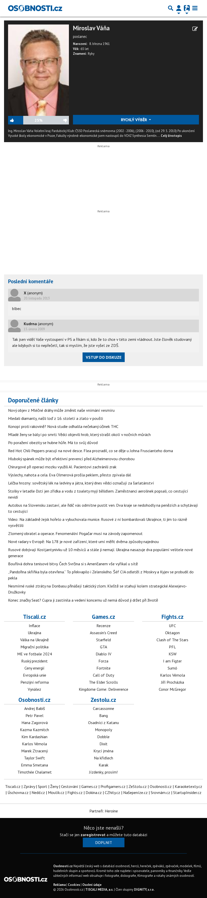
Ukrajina (34, 632)
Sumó (172, 668)
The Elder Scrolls (103, 682)
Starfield (103, 639)
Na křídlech (103, 757)
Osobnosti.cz (34, 699)
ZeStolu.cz (137, 786)
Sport (42, 786)
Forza (103, 660)
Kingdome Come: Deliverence (103, 689)
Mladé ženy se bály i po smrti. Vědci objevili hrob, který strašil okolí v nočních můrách (79, 434)
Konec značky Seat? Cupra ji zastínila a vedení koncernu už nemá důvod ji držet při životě (83, 600)
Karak (103, 764)
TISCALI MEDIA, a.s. (99, 889)
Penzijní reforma (34, 682)
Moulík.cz (56, 792)
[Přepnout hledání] (171, 8)
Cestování (69, 786)
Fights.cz (173, 616)
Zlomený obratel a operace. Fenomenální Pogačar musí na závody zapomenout (75, 533)
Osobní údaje (91, 885)
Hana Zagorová (34, 722)
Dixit (103, 743)
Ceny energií (34, 668)
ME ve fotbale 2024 (34, 653)
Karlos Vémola (172, 675)
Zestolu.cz (103, 699)
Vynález (34, 689)
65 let (85, 49)
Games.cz (103, 616)
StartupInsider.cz (187, 792)
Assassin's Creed (103, 632)
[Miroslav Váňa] (38, 69)
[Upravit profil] (195, 28)
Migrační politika (34, 646)
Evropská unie (34, 675)
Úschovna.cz (18, 792)
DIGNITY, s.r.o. (144, 889)
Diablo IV (103, 653)
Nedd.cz (38, 792)
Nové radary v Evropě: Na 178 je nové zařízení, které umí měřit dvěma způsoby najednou (83, 541)
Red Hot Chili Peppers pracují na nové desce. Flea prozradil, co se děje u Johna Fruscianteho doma (90, 450)
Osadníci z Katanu (103, 722)
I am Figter (172, 660)
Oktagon (172, 632)
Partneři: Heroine (103, 810)
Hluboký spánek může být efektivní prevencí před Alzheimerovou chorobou (71, 458)
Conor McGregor (172, 689)
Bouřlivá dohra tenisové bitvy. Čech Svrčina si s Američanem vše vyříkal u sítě (73, 563)
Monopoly (103, 729)
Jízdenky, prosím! (103, 772)
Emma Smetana (34, 764)
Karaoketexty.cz (188, 786)
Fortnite (103, 668)
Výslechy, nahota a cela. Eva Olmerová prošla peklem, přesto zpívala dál (69, 474)
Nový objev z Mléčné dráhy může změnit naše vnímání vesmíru (61, 410)
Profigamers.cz (112, 786)
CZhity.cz (112, 792)
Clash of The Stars (172, 639)
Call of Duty (103, 675)
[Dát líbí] (21, 120)
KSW (172, 653)
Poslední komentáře (30, 281)
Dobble (103, 736)
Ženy (54, 786)
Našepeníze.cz (135, 792)
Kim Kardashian (34, 736)
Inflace (34, 625)
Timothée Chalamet (34, 772)
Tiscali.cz (34, 616)
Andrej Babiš (34, 708)
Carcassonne (103, 708)
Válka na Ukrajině (34, 639)
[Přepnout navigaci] (179, 8)
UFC (172, 625)
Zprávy (29, 786)
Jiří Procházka (172, 682)
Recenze (103, 625)
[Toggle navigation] (195, 8)
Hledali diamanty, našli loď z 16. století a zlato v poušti (55, 418)
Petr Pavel (34, 715)
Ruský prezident (34, 660)
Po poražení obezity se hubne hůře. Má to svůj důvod (53, 442)
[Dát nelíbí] (55, 120)
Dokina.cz (94, 792)
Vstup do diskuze (103, 357)
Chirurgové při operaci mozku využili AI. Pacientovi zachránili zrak (62, 466)
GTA (103, 646)
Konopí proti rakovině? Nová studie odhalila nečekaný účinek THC (63, 426)
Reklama (59, 885)
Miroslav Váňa (91, 28)
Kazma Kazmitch (34, 729)
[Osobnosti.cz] (35, 8)
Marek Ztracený (34, 750)
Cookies (74, 885)
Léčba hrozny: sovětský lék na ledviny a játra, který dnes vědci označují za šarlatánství (81, 482)
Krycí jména (103, 750)
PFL (172, 646)
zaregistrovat (93, 834)
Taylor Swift (34, 757)
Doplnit (103, 842)
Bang (103, 715)
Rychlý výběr (134, 119)
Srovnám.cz (160, 792)
